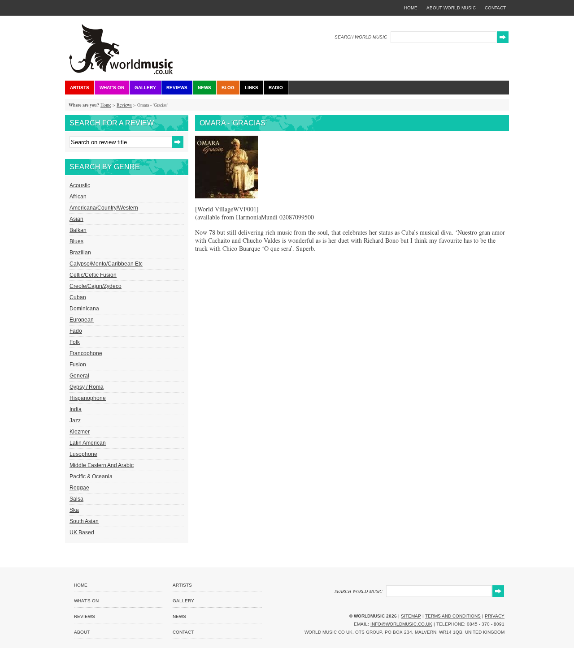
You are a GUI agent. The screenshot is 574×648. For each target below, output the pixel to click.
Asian (76, 219)
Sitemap (411, 616)
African (78, 196)
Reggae (79, 488)
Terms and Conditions (453, 616)
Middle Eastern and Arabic (102, 465)
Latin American (88, 443)
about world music (451, 7)
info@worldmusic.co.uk (401, 624)
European (82, 320)
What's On (112, 87)
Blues (76, 241)
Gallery (145, 87)
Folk (75, 342)
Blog (228, 87)
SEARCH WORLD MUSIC (361, 36)
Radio (276, 87)
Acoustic (80, 185)
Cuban (78, 297)
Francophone (86, 353)
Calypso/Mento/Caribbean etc (106, 264)
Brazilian (80, 252)
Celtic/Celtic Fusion (93, 275)
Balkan (78, 230)
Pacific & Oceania (91, 476)
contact (495, 7)
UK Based (82, 532)
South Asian (84, 521)
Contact (183, 632)
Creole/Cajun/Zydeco (96, 286)
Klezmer (80, 432)
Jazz (75, 420)
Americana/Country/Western (104, 208)
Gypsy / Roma (87, 387)
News (204, 87)
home (410, 7)
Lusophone (83, 454)
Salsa (76, 499)
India (76, 409)
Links (251, 87)
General (79, 376)
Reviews (176, 87)
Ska (74, 510)
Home (105, 105)
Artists (79, 87)
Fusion (78, 364)
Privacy (494, 616)
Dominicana (84, 308)
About (82, 632)
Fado (76, 331)
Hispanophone (88, 398)
